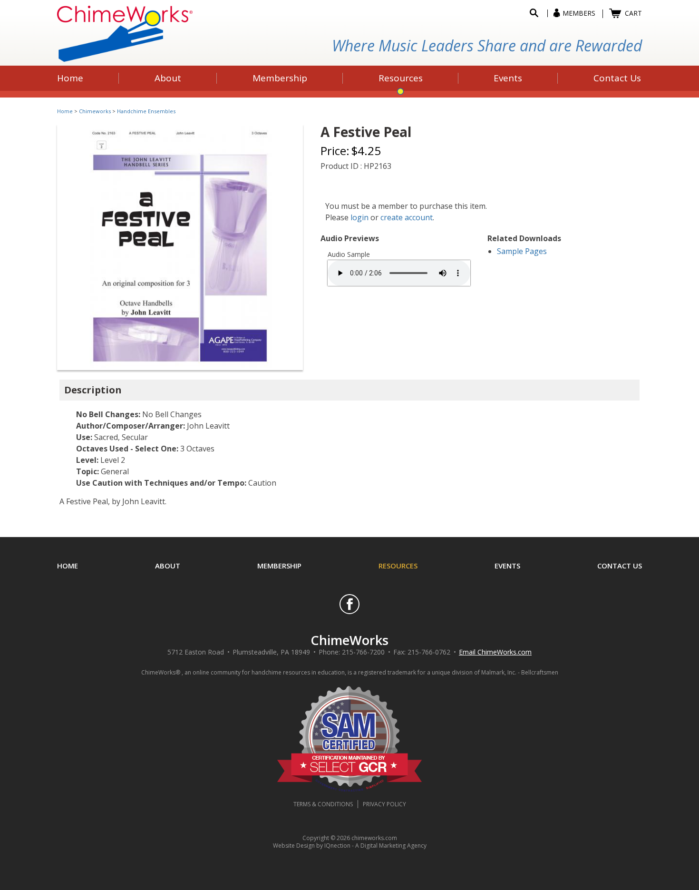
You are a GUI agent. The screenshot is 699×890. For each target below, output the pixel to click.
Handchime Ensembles (146, 111)
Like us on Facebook (349, 604)
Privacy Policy (384, 804)
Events (507, 565)
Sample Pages (522, 251)
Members (579, 13)
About (167, 565)
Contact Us (619, 565)
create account (406, 217)
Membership (279, 565)
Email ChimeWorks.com (495, 651)
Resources (398, 565)
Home (65, 111)
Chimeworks (95, 111)
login (359, 217)
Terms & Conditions (323, 804)
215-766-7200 (363, 651)
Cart (633, 13)
